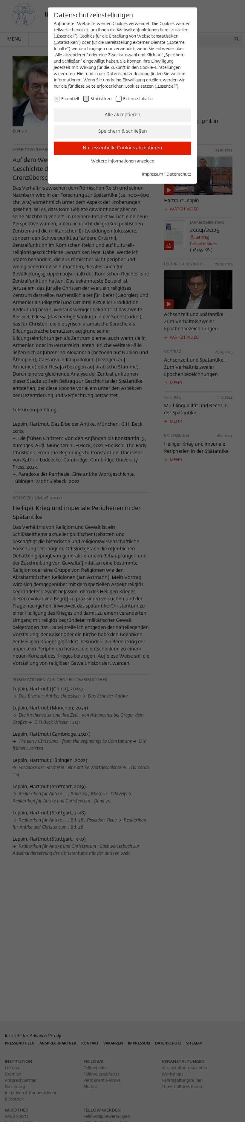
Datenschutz (178, 174)
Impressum (152, 174)
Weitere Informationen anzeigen (122, 161)
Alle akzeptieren (122, 115)
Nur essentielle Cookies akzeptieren (122, 148)
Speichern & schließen (122, 131)
